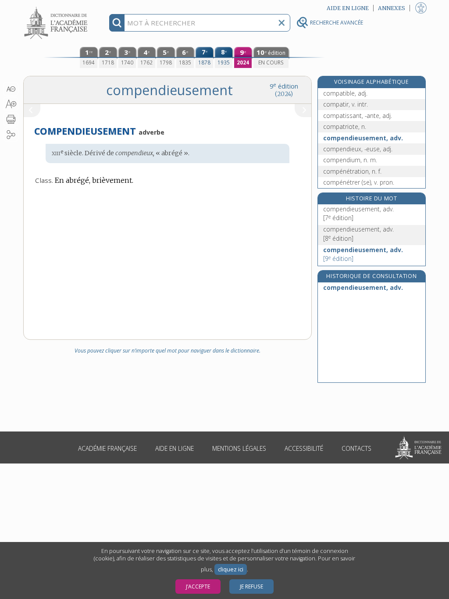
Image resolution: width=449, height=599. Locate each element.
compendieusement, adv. (363, 138)
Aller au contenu (57, 7)
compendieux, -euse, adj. (357, 149)
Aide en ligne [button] (348, 8)
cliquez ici (230, 569)
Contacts (356, 448)
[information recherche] (117, 23)
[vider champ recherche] (281, 23)
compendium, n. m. (350, 160)
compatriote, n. (344, 126)
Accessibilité (304, 448)
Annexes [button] (391, 8)
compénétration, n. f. (352, 171)
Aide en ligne (174, 448)
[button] (10, 89)
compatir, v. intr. (345, 104)
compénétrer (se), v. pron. (358, 182)
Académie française (107, 448)
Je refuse (251, 586)
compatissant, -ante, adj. (357, 115)
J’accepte (198, 586)
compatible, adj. (345, 93)
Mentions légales (239, 448)
